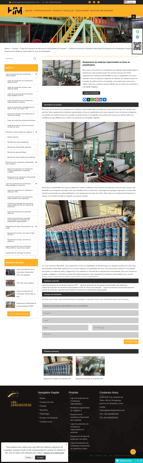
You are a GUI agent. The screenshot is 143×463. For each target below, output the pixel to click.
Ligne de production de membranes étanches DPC (20, 81)
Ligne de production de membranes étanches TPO (20, 191)
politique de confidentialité (53, 453)
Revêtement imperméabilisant (18, 142)
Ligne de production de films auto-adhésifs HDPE (19, 88)
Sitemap (98, 456)
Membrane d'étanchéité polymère (19, 147)
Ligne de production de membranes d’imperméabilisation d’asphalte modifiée (20, 170)
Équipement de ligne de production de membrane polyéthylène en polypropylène (59, 379)
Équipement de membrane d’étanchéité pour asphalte (20, 163)
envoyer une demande (91, 93)
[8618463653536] (137, 32)
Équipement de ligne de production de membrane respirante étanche (91, 379)
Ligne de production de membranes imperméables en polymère (44, 48)
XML (110, 456)
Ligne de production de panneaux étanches (19, 212)
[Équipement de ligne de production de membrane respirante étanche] (90, 365)
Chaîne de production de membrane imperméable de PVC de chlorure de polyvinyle (20, 205)
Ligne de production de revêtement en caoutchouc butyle (21, 114)
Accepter (40, 457)
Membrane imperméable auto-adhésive (21, 157)
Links (91, 456)
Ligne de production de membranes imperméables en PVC (20, 94)
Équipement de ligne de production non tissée (20, 227)
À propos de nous (43, 11)
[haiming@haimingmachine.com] (137, 37)
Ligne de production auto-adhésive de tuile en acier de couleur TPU (20, 108)
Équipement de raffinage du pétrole (18, 253)
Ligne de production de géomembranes (21, 120)
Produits (57, 11)
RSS (105, 456)
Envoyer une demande (101, 11)
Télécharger (82, 11)
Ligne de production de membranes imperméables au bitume (20, 101)
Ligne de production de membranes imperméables (18, 75)
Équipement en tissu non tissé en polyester (19, 240)
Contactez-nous (33, 23)
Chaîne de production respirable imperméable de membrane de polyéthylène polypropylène (102, 48)
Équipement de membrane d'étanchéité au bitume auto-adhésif (21, 177)
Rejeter (28, 457)
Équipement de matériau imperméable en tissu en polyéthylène (27, 51)
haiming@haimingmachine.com (26, 2)
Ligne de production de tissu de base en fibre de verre (20, 126)
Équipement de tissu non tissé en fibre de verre (21, 233)
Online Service (125, 461)
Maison (28, 11)
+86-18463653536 (53, 2)
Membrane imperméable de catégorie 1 (20, 132)
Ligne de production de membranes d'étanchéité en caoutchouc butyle (18, 247)
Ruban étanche (12, 137)
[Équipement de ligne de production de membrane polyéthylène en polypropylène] (58, 365)
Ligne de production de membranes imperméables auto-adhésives (20, 197)
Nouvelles (68, 11)
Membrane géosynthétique (16, 152)
